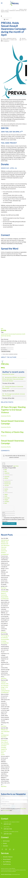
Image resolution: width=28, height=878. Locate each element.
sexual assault (4, 334)
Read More (3, 588)
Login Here (15, 466)
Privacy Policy (23, 808)
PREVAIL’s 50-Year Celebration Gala (5, 731)
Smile (5, 496)
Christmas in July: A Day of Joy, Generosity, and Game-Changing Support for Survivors (5, 746)
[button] (1, 3)
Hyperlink (6, 476)
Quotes (6, 489)
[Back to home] (14, 3)
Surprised (6, 498)
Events (3, 754)
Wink (5, 503)
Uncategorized (4, 554)
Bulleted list (7, 482)
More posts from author (8, 374)
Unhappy (6, 501)
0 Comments (6, 41)
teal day (9, 335)
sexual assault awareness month (17, 334)
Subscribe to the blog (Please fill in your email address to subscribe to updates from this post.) (13, 519)
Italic (5, 471)
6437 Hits (24, 39)
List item (6, 485)
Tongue (6, 499)
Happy (6, 494)
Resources (3, 435)
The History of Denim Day (12, 432)
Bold (5, 469)
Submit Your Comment (9, 523)
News (4, 38)
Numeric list (7, 483)
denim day (3, 335)
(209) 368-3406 (8, 829)
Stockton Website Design (6, 874)
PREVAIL (24, 38)
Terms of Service (6, 810)
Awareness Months (11, 38)
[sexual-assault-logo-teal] (14, 63)
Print (7, 19)
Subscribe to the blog (6, 351)
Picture (6, 478)
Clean (5, 490)
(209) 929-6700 (8, 833)
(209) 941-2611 (7, 824)
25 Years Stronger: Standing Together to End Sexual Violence (13, 410)
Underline (6, 473)
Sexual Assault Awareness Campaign (10, 354)
